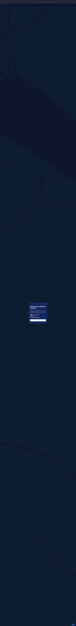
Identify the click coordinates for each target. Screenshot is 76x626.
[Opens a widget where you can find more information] (73, 625)
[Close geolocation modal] (46, 303)
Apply (38, 320)
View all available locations (35, 317)
